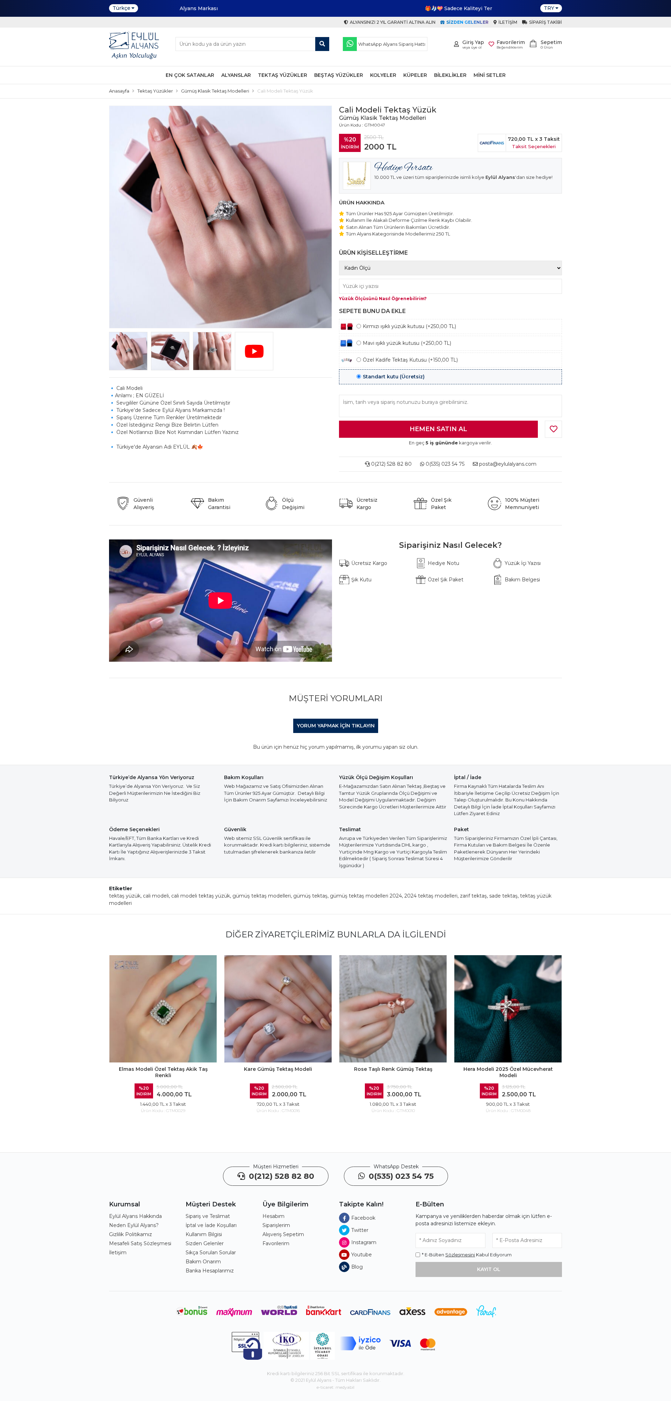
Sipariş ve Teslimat (208, 1216)
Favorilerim (275, 1243)
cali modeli (156, 896)
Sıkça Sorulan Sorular (211, 1252)
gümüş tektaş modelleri (261, 896)
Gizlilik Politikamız (130, 1234)
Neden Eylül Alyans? (134, 1225)
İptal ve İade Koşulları (211, 1225)
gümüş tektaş (310, 896)
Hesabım (273, 1216)
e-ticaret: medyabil (335, 1387)
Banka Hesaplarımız (210, 1271)
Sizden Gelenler (205, 1243)
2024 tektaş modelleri (430, 896)
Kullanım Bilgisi (204, 1234)
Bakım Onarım (203, 1261)
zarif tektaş (473, 896)
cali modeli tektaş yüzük (200, 896)
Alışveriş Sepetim (283, 1234)
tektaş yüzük (124, 896)
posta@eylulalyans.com (507, 464)
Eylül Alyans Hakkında (135, 1216)
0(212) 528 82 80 (391, 464)
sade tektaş (503, 896)
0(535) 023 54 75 (444, 464)
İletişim (118, 1252)
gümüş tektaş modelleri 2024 (366, 896)
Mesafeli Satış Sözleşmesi (140, 1243)
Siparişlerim (276, 1225)
